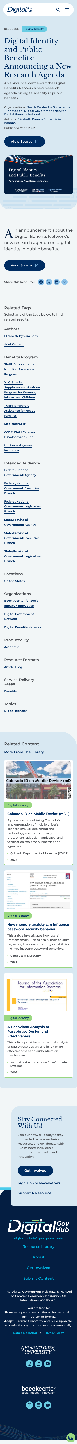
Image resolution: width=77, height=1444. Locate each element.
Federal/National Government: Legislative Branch (22, 506)
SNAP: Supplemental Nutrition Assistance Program (19, 369)
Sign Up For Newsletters (39, 1183)
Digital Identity (34, 28)
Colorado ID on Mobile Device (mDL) (38, 814)
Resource (11, 28)
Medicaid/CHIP (15, 424)
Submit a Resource (34, 1193)
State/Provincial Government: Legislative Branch (22, 556)
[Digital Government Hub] (19, 10)
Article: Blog (13, 667)
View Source (22, 141)
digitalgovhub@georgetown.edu (38, 1238)
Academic (11, 647)
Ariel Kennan (14, 344)
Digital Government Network (46, 111)
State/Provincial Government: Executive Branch (21, 538)
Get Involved (35, 1171)
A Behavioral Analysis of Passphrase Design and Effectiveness (28, 1031)
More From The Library (24, 752)
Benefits (10, 691)
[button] (67, 10)
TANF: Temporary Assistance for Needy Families (19, 410)
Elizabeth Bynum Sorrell (35, 119)
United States (14, 581)
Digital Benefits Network (22, 114)
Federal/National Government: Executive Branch (21, 488)
